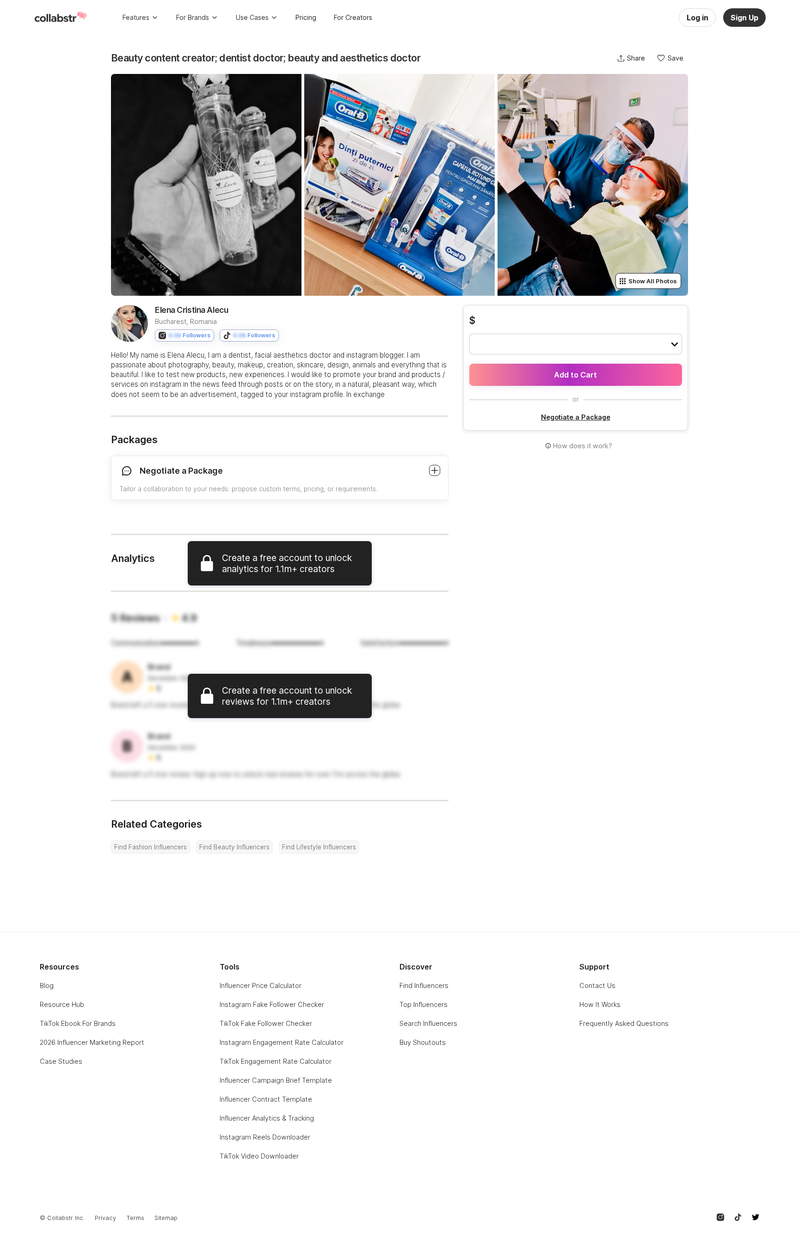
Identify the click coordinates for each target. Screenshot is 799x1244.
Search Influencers (428, 1023)
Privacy (105, 1217)
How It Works (600, 1004)
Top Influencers (424, 1004)
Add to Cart (575, 374)
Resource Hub (62, 1004)
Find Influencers (424, 985)
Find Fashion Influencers (150, 847)
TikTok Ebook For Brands (78, 1023)
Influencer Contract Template (266, 1099)
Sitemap (166, 1217)
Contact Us (597, 985)
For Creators (353, 17)
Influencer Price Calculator (260, 985)
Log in (697, 17)
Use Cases (252, 17)
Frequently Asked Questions (624, 1023)
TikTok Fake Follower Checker (266, 1023)
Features (136, 17)
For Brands (192, 17)
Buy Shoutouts (423, 1042)
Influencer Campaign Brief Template (276, 1080)
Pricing (305, 17)
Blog (47, 985)
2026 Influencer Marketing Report (92, 1042)
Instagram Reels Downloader (265, 1137)
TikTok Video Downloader (259, 1156)
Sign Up (744, 17)
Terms (135, 1217)
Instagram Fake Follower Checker (272, 1004)
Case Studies (61, 1061)
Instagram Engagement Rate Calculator (282, 1042)
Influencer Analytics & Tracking (267, 1118)
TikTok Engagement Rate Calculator (276, 1061)
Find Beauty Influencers (234, 847)
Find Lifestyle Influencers (319, 847)
